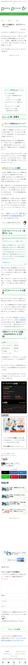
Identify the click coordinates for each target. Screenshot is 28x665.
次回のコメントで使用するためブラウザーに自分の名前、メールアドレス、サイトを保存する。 (14, 614)
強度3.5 (12, 465)
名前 (3, 595)
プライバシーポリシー (20, 653)
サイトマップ (14, 656)
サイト (3, 606)
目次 (11, 90)
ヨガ (4, 463)
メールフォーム (7, 653)
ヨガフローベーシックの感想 (12, 106)
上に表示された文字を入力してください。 (13, 621)
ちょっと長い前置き (10, 93)
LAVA (9, 463)
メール (4, 601)
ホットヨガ (5, 465)
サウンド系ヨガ (16, 463)
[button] (22, 477)
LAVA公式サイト (6, 262)
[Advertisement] (14, 71)
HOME (7, 651)
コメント (4, 579)
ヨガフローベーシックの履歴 (14, 99)
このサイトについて (21, 651)
